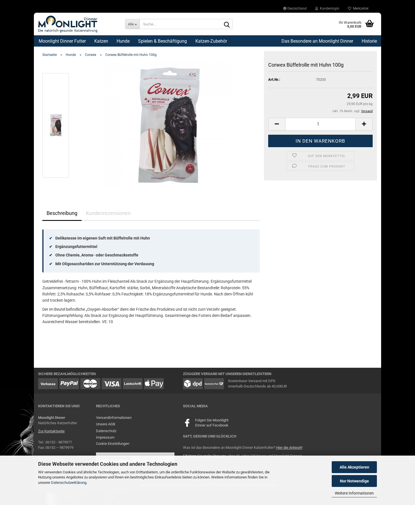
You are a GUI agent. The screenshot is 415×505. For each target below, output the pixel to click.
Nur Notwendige (354, 481)
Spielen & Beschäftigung (162, 41)
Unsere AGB (105, 424)
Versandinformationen (114, 417)
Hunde (123, 41)
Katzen (101, 41)
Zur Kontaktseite (51, 431)
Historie (369, 41)
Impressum (105, 437)
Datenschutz (106, 431)
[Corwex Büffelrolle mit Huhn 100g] (167, 125)
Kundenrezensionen (108, 213)
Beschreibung (62, 213)
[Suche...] (227, 24)
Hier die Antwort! (289, 447)
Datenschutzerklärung (68, 482)
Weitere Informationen (354, 493)
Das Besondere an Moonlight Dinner (317, 41)
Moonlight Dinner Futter (62, 41)
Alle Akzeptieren (354, 467)
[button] (295, 8)
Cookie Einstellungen (112, 443)
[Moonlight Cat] (77, 24)
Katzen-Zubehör (211, 41)
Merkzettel (359, 8)
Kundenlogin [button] (328, 8)
